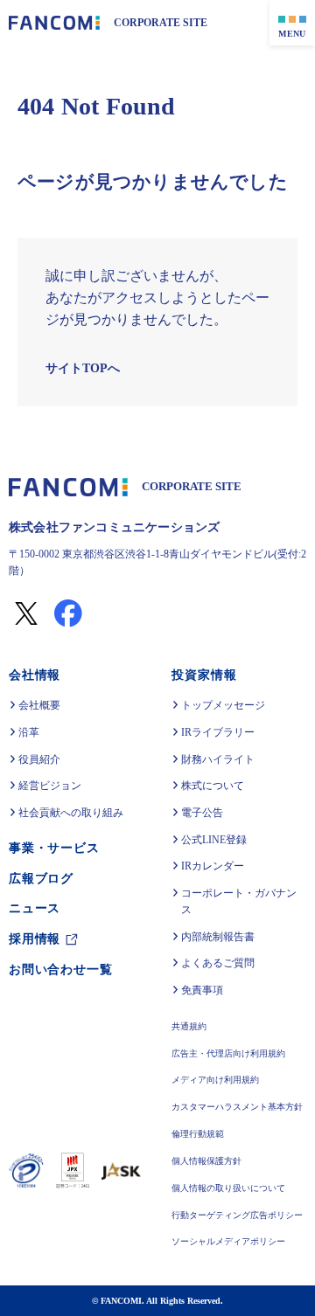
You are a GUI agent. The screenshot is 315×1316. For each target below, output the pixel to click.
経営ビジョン (49, 785)
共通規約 (190, 1027)
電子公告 (204, 813)
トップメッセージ (225, 705)
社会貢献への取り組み (70, 813)
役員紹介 (39, 759)
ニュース (34, 908)
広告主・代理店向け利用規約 (230, 1054)
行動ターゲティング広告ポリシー (238, 1215)
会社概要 (39, 705)
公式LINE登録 (214, 840)
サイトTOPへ (81, 368)
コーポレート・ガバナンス (240, 901)
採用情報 (34, 939)
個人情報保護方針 (208, 1161)
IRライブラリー (219, 732)
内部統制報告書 (219, 937)
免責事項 (204, 990)
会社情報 (34, 675)
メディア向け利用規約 (217, 1080)
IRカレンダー (214, 866)
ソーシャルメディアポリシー (230, 1242)
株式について (214, 785)
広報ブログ (41, 878)
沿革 (28, 732)
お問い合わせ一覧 (60, 969)
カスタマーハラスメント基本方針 (238, 1107)
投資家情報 (205, 675)
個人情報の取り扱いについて (230, 1188)
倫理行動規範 (199, 1134)
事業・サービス (54, 848)
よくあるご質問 (219, 963)
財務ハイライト (219, 759)
